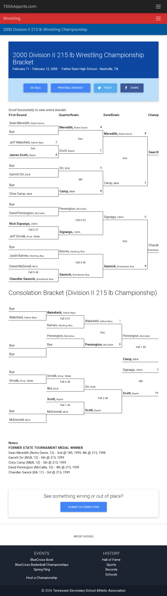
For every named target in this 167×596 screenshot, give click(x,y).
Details (35, 87)
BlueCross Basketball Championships (41, 565)
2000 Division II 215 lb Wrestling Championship (45, 29)
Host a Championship (41, 578)
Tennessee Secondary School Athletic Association (89, 591)
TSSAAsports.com (19, 6)
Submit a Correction (83, 507)
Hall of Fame (111, 560)
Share (134, 87)
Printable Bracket (71, 87)
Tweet (107, 87)
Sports (111, 565)
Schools (111, 574)
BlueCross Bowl (41, 560)
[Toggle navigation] (158, 6)
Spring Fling (42, 569)
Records (111, 569)
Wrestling (11, 18)
